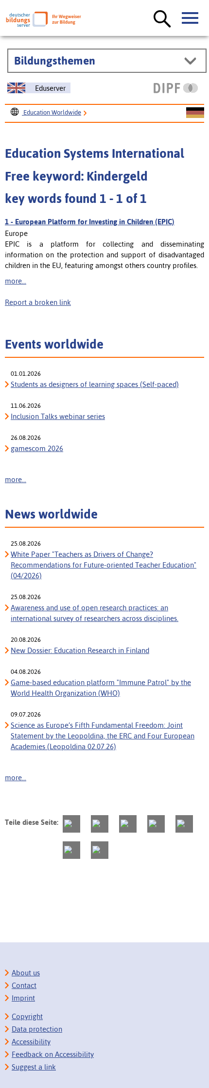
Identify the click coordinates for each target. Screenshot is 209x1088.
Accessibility (31, 1042)
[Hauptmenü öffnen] (190, 18)
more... (15, 281)
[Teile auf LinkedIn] (184, 824)
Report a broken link (38, 302)
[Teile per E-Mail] (71, 850)
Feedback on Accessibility (53, 1054)
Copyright (27, 1016)
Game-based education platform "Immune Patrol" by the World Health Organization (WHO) (101, 687)
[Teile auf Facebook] (99, 824)
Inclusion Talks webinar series (58, 416)
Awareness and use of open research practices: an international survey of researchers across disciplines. (94, 612)
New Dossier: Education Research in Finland (80, 650)
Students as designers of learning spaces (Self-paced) (95, 384)
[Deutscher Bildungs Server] (43, 19)
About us (26, 973)
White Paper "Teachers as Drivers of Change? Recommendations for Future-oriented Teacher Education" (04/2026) (103, 565)
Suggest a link (34, 1067)
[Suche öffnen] (162, 19)
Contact (24, 985)
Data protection (37, 1029)
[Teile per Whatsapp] (156, 824)
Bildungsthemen (54, 60)
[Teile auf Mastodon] (71, 824)
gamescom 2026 (37, 448)
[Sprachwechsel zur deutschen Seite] (195, 113)
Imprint (23, 998)
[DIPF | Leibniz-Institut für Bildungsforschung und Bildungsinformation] (175, 88)
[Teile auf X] (128, 824)
